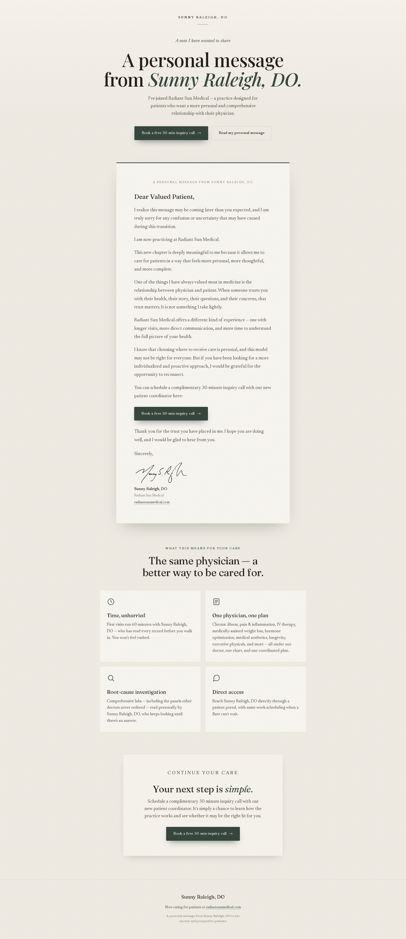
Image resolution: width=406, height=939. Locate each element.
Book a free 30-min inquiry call (171, 133)
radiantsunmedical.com (152, 502)
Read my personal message (242, 133)
